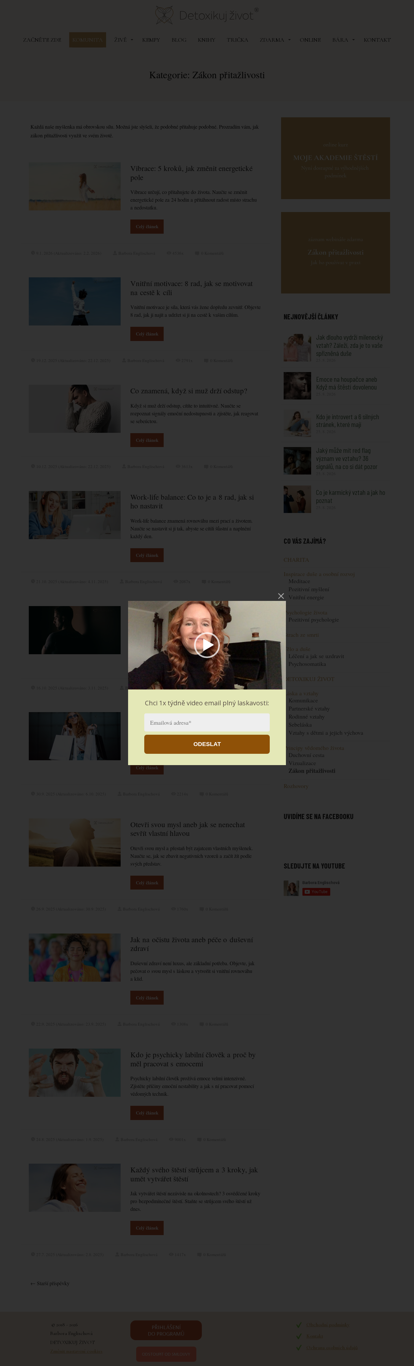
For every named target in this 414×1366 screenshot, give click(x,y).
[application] (207, 645)
